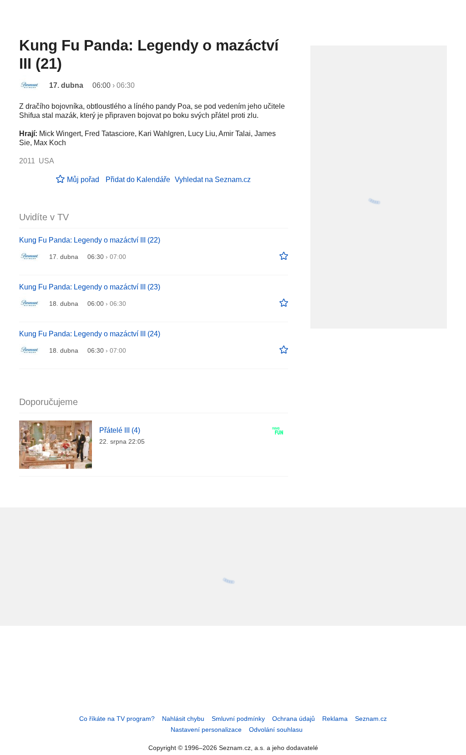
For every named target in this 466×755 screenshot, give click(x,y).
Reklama (335, 718)
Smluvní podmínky (238, 718)
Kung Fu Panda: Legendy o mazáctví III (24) (89, 334)
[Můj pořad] (283, 256)
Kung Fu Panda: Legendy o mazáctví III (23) (89, 287)
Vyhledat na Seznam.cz (213, 179)
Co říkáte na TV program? (117, 718)
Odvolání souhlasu (276, 729)
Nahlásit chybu (183, 718)
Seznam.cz (371, 718)
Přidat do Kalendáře (138, 179)
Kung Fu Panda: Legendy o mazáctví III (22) (89, 240)
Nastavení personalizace (206, 729)
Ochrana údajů (293, 718)
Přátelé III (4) (119, 430)
